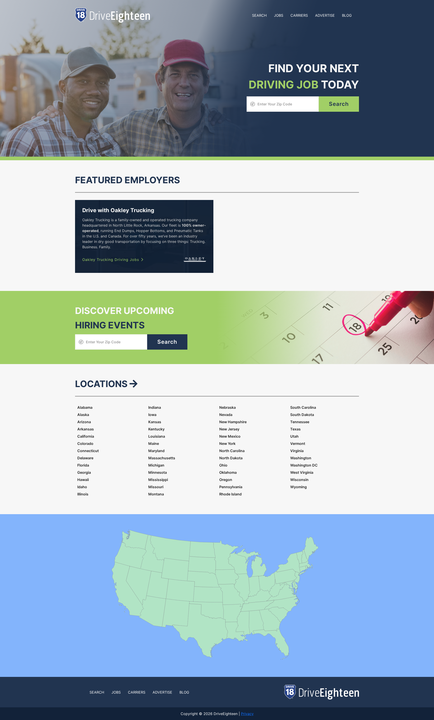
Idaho (82, 487)
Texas (295, 429)
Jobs (278, 15)
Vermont (297, 443)
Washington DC (304, 465)
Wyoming (298, 487)
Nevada (225, 414)
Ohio (223, 465)
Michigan (156, 465)
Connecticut (88, 450)
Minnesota (157, 472)
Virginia (297, 450)
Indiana (154, 407)
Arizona (84, 422)
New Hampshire (233, 422)
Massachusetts (161, 458)
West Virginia (301, 472)
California (85, 436)
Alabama (84, 407)
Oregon (225, 479)
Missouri (155, 487)
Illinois (82, 494)
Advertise (325, 15)
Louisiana (156, 436)
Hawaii (83, 479)
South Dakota (302, 414)
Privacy (247, 713)
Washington (300, 458)
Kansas (154, 422)
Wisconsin (299, 479)
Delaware (85, 458)
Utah (294, 436)
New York (227, 443)
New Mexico (230, 436)
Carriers (299, 15)
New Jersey (229, 429)
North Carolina (232, 450)
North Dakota (231, 458)
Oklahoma (228, 472)
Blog (347, 15)
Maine (153, 443)
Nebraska (227, 407)
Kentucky (156, 429)
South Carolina (303, 407)
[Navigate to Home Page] (112, 15)
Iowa (152, 414)
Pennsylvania (230, 487)
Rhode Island (230, 494)
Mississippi (158, 479)
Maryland (156, 450)
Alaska (83, 414)
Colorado (85, 443)
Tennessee (299, 422)
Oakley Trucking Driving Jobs (110, 259)
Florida (83, 465)
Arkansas (85, 429)
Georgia (84, 472)
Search (259, 15)
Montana (156, 494)
